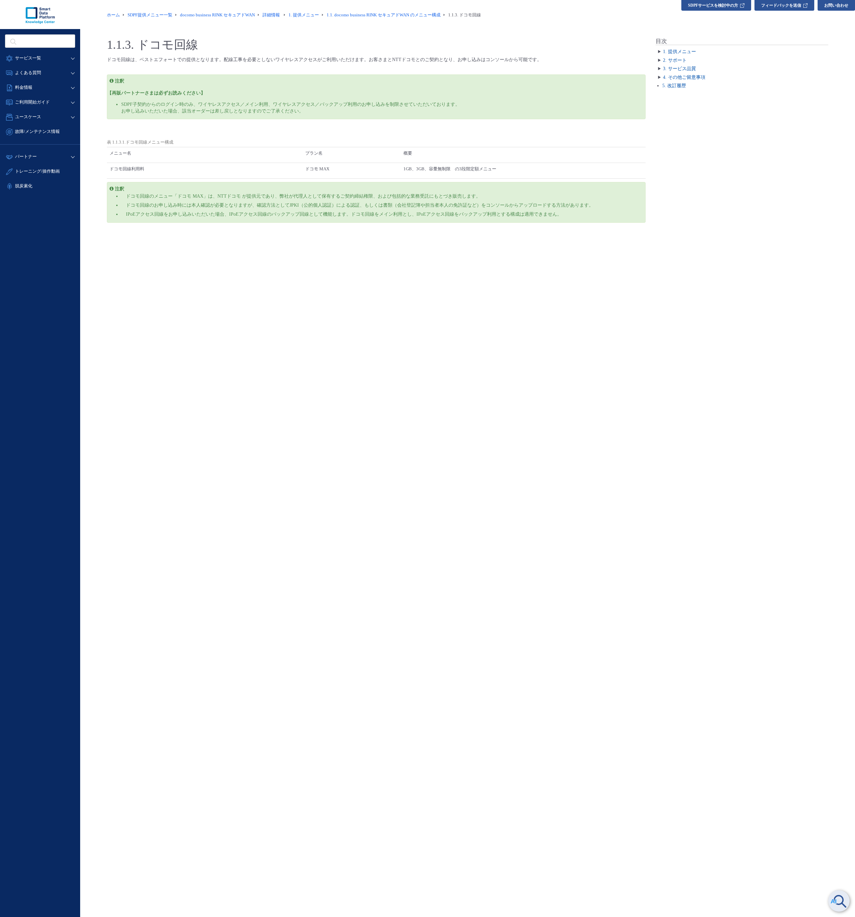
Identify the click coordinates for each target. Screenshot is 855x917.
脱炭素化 (23, 185)
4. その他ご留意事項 (684, 77)
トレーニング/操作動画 (37, 171)
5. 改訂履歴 (674, 85)
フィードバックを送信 (781, 5)
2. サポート (675, 60)
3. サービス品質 (679, 68)
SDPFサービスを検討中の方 (713, 5)
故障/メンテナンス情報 (37, 131)
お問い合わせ (836, 5)
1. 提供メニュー (679, 51)
